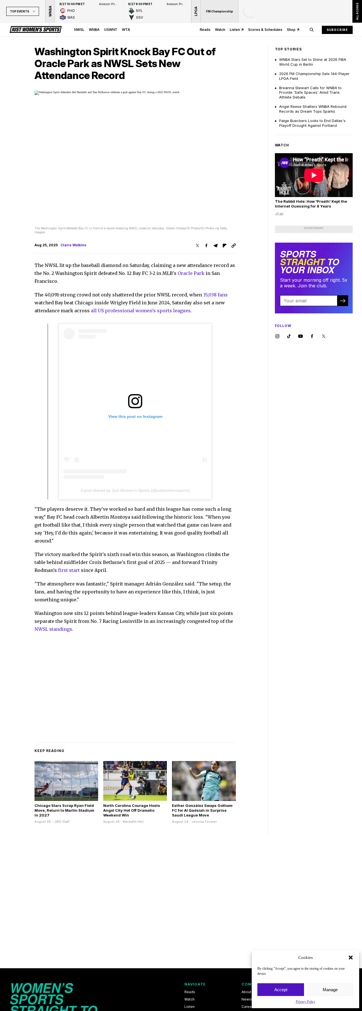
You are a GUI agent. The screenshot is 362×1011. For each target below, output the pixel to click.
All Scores (357, 11)
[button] (351, 957)
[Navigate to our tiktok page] (288, 336)
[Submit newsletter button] (342, 301)
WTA (126, 29)
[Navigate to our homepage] (36, 29)
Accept (280, 989)
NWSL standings (53, 629)
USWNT (110, 29)
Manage (330, 989)
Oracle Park (191, 273)
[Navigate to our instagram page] (277, 336)
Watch (220, 29)
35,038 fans (215, 295)
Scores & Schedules (265, 29)
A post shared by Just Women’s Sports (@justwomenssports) (135, 490)
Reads (205, 29)
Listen (235, 29)
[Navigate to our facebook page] (312, 336)
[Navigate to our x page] (323, 336)
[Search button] (311, 29)
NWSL (79, 29)
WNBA (94, 29)
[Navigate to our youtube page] (300, 336)
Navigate (195, 984)
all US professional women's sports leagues (141, 310)
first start (69, 570)
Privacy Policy (305, 1002)
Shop (291, 29)
